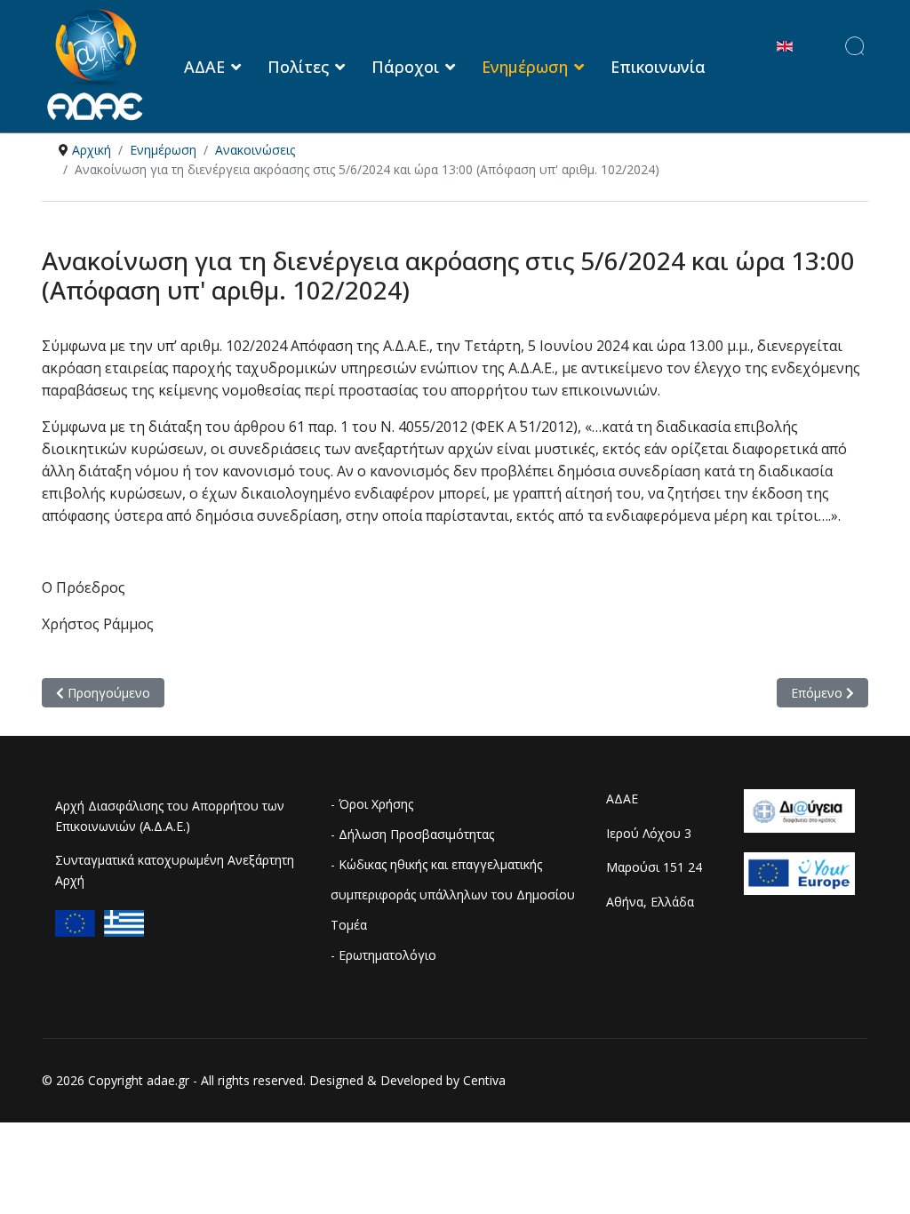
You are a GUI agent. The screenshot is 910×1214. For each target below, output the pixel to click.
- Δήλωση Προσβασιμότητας (412, 834)
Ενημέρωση (525, 66)
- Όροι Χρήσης (372, 803)
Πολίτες (298, 66)
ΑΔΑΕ (204, 66)
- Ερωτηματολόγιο (383, 954)
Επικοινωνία (658, 66)
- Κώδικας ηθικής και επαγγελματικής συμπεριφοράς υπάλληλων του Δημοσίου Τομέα (453, 894)
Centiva (484, 1080)
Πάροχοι (405, 66)
